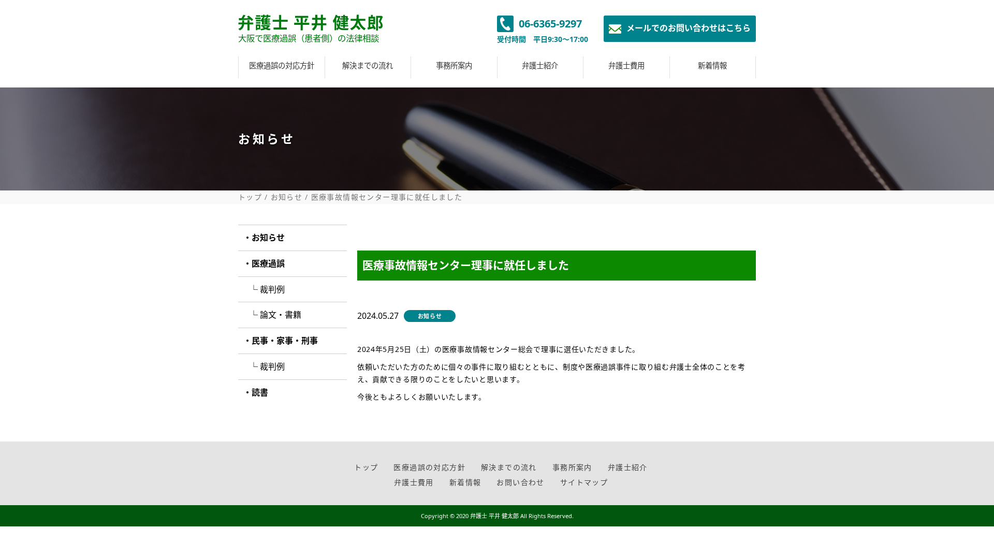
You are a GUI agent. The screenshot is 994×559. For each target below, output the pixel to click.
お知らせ (287, 197)
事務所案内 (454, 65)
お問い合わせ (520, 482)
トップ (250, 197)
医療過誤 (268, 263)
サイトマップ (584, 482)
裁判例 (272, 289)
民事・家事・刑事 (285, 340)
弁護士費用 (626, 65)
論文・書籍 (280, 314)
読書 (260, 392)
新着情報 (712, 65)
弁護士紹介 (540, 65)
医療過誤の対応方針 (281, 65)
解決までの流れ (367, 65)
